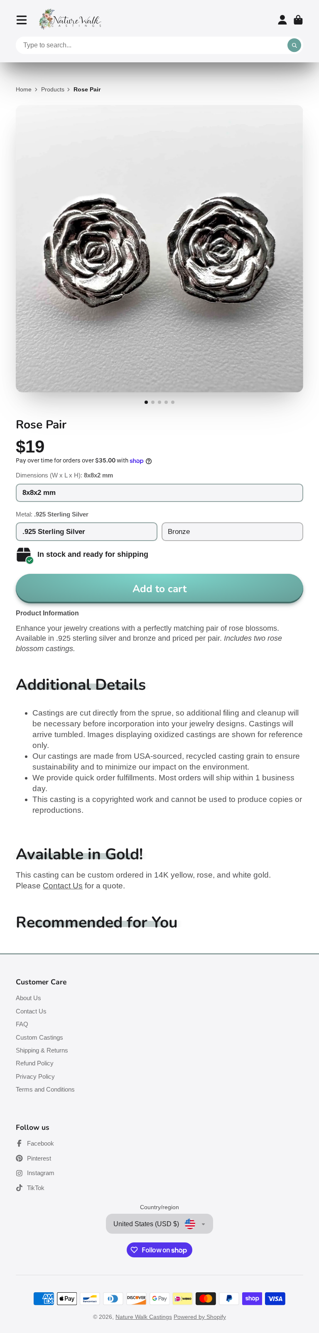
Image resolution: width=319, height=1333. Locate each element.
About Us (28, 997)
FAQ (22, 1024)
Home (24, 89)
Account (282, 20)
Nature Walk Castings (143, 1316)
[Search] (294, 45)
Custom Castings (39, 1037)
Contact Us (63, 885)
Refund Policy (35, 1063)
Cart (298, 20)
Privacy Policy (35, 1076)
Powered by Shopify (200, 1316)
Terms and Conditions (45, 1089)
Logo (70, 20)
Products (52, 89)
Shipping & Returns (42, 1050)
